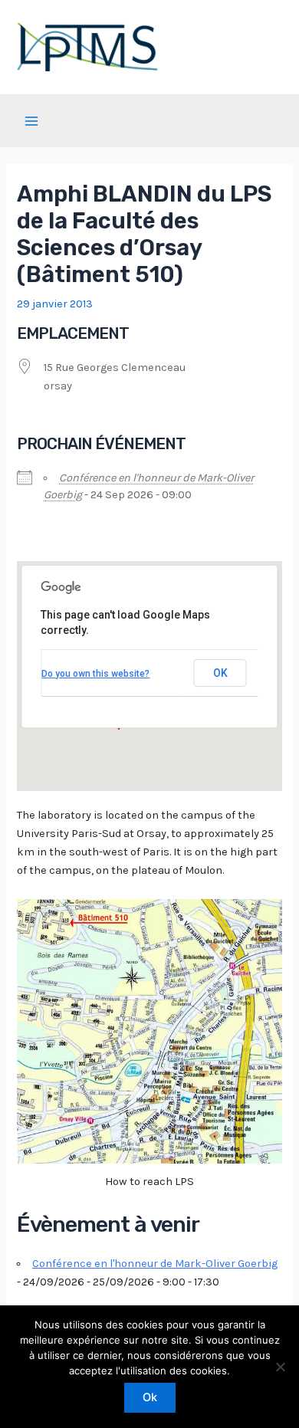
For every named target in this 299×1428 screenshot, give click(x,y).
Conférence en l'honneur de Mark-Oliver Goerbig (155, 1263)
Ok (150, 1397)
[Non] (280, 1366)
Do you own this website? (95, 673)
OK (220, 673)
